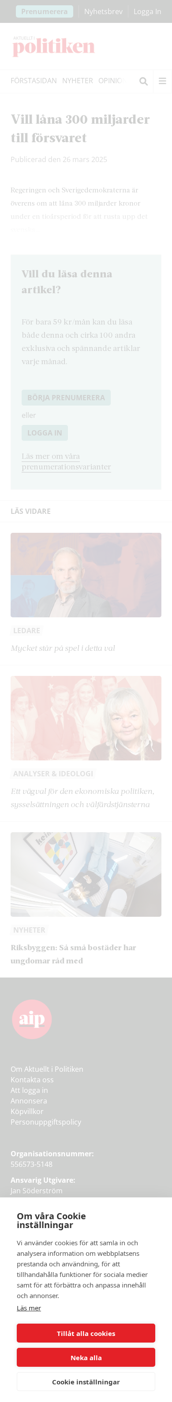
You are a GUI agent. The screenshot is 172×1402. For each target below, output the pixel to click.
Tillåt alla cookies (86, 1333)
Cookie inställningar (86, 1381)
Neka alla (86, 1357)
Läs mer (29, 1307)
